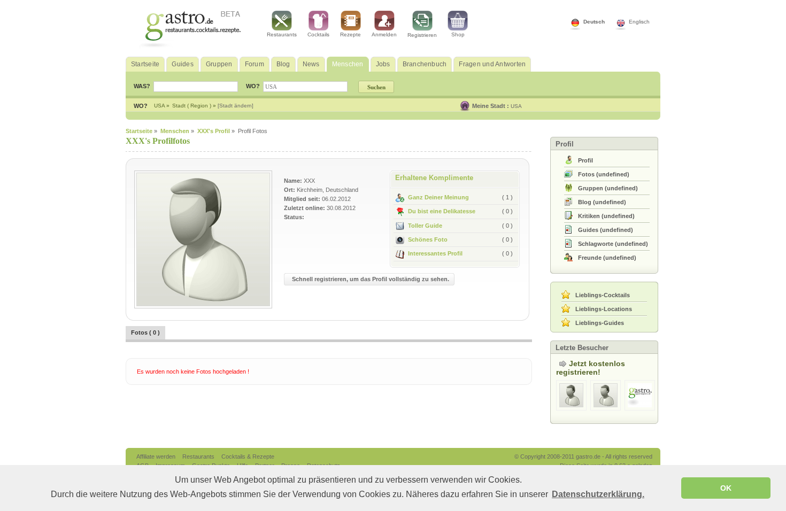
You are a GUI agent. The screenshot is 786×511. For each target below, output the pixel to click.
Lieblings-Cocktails (602, 295)
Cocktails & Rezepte (247, 456)
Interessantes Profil (435, 253)
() (603, 174)
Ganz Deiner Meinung (438, 197)
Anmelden (384, 34)
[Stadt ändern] (235, 106)
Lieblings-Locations (603, 309)
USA (516, 106)
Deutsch (594, 22)
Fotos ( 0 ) (145, 332)
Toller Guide (425, 225)
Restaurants (282, 34)
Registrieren (422, 35)
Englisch (639, 22)
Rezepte (350, 34)
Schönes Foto (428, 239)
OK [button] (725, 488)
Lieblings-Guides (599, 323)
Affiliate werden (156, 456)
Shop (458, 34)
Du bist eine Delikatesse (441, 211)
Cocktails (318, 34)
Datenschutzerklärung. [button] (598, 494)
